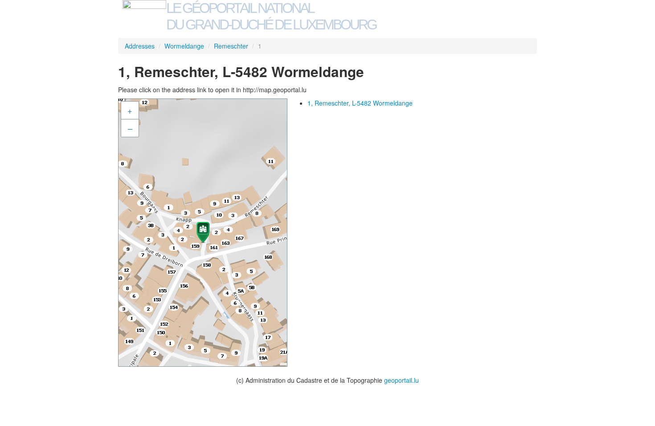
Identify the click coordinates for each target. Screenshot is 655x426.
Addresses (140, 45)
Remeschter (231, 45)
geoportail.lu (401, 380)
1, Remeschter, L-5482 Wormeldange (360, 102)
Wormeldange (184, 45)
